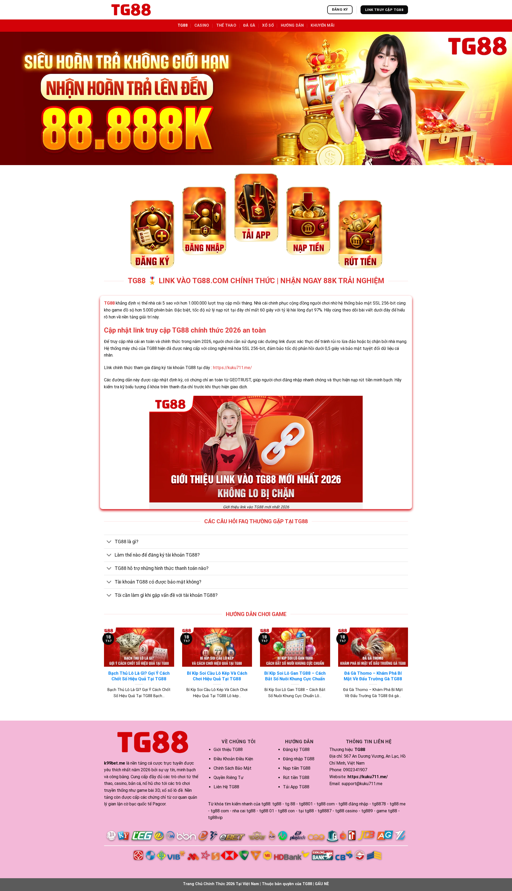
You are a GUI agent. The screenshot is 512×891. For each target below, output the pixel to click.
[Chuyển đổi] (109, 542)
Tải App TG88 (296, 786)
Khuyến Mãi (322, 25)
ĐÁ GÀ (249, 25)
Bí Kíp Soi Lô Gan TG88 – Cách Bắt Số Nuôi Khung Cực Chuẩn (295, 676)
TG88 (182, 25)
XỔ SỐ (268, 25)
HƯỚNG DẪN (292, 25)
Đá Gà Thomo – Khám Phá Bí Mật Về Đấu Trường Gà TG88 (373, 676)
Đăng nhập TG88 (298, 758)
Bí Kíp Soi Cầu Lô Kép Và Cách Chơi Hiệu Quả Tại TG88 (217, 676)
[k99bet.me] (130, 9)
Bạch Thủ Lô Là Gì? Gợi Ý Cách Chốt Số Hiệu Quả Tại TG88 (139, 676)
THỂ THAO (226, 25)
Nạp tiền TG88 (296, 768)
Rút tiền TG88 (296, 777)
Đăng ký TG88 (296, 749)
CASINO (201, 25)
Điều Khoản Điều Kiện (233, 758)
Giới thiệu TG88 (228, 749)
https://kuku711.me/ (232, 367)
